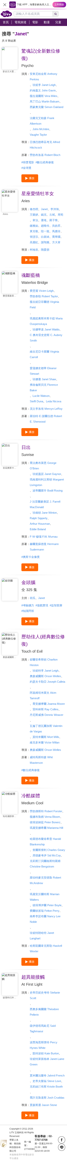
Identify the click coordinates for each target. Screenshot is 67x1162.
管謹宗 (34, 236)
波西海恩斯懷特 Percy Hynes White (43, 1045)
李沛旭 (54, 209)
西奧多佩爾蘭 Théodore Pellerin (44, 1012)
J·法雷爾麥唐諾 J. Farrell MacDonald (45, 504)
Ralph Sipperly (38, 518)
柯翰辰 (34, 249)
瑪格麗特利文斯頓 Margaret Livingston (47, 482)
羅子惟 (53, 220)
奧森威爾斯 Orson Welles (45, 676)
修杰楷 (34, 209)
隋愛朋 (45, 249)
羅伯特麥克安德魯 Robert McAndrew (45, 880)
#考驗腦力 (27, 605)
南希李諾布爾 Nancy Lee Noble (45, 919)
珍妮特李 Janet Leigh (45, 670)
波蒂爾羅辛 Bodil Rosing (48, 490)
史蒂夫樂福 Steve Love (47, 1081)
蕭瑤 (44, 220)
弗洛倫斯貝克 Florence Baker (44, 387)
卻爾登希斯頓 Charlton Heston (44, 662)
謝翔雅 (45, 242)
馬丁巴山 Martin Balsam (44, 101)
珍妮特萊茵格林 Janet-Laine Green (47, 1061)
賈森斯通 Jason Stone (43, 1105)
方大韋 (56, 242)
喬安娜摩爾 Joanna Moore (49, 703)
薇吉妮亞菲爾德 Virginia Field (44, 304)
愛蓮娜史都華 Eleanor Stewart (43, 371)
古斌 (52, 214)
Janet (44, 209)
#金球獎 (26, 167)
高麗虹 (34, 242)
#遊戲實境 (42, 605)
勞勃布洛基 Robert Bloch (45, 154)
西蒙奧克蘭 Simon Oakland (46, 107)
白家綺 (45, 236)
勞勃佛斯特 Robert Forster (46, 811)
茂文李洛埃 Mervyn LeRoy (46, 408)
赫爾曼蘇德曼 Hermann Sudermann (44, 546)
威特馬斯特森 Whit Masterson (41, 760)
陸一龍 (45, 231)
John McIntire (41, 129)
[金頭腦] (10, 590)
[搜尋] (55, 14)
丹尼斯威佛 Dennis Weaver (46, 714)
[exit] (4, 4)
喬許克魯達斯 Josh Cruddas (47, 1097)
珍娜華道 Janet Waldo (46, 329)
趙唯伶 (45, 225)
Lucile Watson (41, 395)
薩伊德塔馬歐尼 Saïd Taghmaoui (43, 1028)
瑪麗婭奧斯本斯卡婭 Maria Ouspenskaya (46, 321)
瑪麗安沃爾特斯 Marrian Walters (44, 897)
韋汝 (35, 220)
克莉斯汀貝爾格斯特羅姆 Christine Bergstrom (45, 863)
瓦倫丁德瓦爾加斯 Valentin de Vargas (46, 728)
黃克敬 (34, 231)
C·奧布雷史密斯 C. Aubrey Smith (46, 337)
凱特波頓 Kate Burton (46, 1053)
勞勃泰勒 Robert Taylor (44, 296)
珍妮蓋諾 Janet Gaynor (47, 473)
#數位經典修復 (45, 162)
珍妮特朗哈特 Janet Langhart (42, 935)
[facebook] (61, 1140)
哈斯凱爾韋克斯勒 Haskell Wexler (46, 948)
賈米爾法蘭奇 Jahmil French (47, 1075)
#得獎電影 (27, 162)
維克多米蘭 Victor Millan (44, 742)
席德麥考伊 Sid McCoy (47, 855)
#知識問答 (27, 610)
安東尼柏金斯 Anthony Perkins (43, 76)
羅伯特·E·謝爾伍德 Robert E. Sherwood (46, 418)
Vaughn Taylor (38, 134)
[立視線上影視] (6, 14)
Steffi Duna (36, 401)
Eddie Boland (38, 529)
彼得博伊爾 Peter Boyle (47, 905)
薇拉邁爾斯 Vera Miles (43, 95)
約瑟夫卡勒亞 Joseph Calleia (47, 681)
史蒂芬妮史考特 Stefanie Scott (45, 995)
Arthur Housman (40, 523)
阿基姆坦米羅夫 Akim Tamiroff (43, 695)
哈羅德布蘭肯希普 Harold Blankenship (45, 841)
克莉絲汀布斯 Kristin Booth (46, 1086)
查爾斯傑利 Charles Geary (49, 849)
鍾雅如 (34, 225)
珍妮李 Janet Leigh (44, 84)
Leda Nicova (53, 401)
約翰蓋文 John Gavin (43, 90)
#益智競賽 (56, 605)
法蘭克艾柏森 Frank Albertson (42, 120)
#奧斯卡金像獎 (30, 556)
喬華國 (56, 236)
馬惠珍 (56, 231)
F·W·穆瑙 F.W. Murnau (44, 536)
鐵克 (44, 214)
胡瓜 (32, 598)
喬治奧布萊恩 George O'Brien (43, 465)
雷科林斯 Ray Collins (45, 709)
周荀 (60, 214)
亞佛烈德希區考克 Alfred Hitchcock (45, 144)
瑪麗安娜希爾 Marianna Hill (46, 827)
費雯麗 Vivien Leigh (42, 290)
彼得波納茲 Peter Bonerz (45, 822)
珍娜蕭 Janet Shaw (44, 379)
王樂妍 (34, 214)
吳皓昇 (56, 225)
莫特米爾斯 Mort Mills (46, 736)
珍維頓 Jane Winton (45, 512)
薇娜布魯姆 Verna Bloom (45, 816)
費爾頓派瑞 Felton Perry (44, 910)
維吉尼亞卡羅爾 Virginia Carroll (44, 354)
